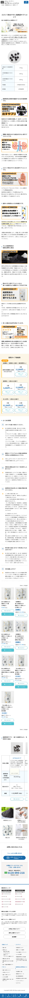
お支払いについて (6, 972)
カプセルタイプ (7, 953)
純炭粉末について (19, 947)
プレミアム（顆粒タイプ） (9, 956)
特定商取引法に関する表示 (21, 978)
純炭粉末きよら (8, 5)
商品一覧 (4, 947)
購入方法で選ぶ (7, 951)
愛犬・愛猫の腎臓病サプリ (8, 964)
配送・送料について (7, 970)
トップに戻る (2, 2)
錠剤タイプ (6, 954)
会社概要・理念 (19, 971)
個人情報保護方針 (19, 976)
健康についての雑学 (20, 949)
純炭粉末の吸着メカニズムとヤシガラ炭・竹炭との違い (21, 960)
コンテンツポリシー (20, 980)
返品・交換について (7, 974)
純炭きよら (5, 949)
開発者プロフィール (20, 973)
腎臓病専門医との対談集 (21, 956)
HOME (2, 5)
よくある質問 (18, 954)
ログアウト (18, 983)
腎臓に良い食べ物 (6, 958)
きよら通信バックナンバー (21, 952)
